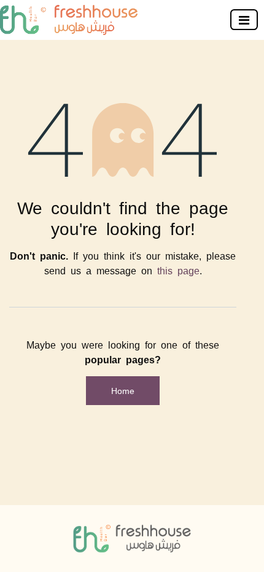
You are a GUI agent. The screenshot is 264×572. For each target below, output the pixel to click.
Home (122, 390)
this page (178, 270)
